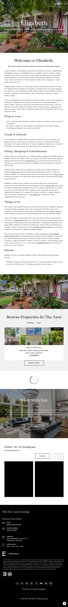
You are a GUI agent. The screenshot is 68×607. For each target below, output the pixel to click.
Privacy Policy (42, 599)
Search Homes (34, 363)
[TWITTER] (36, 583)
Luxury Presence (39, 589)
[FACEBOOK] (17, 583)
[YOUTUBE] (41, 583)
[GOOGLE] (46, 583)
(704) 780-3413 (12, 530)
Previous (3, 291)
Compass (45, 559)
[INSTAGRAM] (22, 583)
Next (64, 291)
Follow (42, 456)
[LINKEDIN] (27, 583)
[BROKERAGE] (51, 583)
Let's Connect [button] (34, 427)
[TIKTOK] (31, 583)
